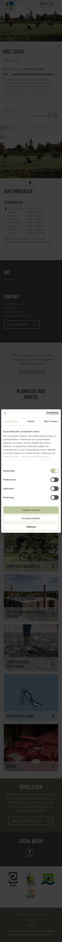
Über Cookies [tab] (51, 421)
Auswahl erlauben (31, 518)
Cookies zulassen (31, 510)
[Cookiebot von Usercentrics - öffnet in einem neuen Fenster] (46, 413)
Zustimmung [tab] (11, 421)
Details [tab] (31, 421)
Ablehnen (31, 526)
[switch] (54, 479)
